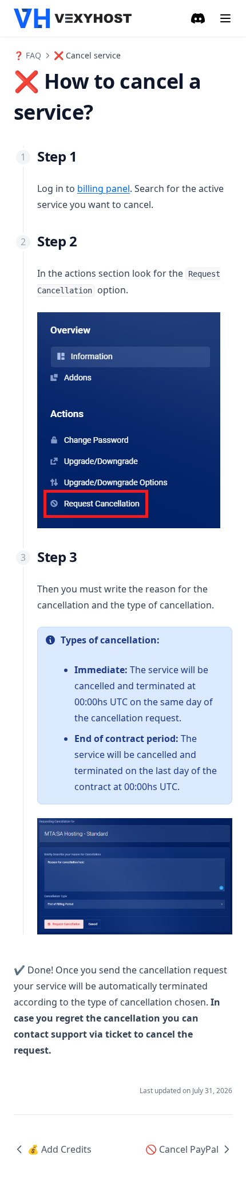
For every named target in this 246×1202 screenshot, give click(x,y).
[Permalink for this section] (86, 156)
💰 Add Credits (59, 1149)
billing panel (103, 188)
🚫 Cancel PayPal (182, 1149)
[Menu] (225, 18)
